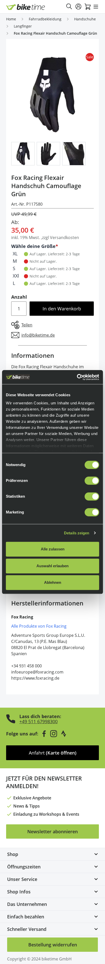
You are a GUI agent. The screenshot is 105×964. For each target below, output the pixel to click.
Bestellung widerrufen (52, 945)
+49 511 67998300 (38, 721)
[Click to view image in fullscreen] (52, 94)
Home (11, 19)
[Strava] (63, 733)
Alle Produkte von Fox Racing (39, 626)
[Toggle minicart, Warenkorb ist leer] (88, 7)
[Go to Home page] (25, 7)
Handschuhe (85, 19)
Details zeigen (76, 533)
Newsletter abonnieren (52, 831)
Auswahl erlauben (52, 566)
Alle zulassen (52, 549)
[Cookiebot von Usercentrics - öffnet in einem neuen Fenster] (77, 377)
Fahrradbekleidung (45, 19)
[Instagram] (53, 733)
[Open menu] (96, 7)
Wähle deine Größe (33, 246)
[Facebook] (44, 733)
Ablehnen (52, 582)
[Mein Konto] (78, 7)
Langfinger (23, 26)
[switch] (92, 481)
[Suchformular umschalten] (69, 7)
